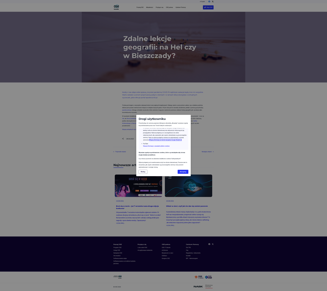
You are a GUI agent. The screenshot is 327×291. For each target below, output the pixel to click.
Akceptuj (183, 172)
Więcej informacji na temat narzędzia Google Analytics (165, 140)
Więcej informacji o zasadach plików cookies (156, 146)
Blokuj (143, 172)
